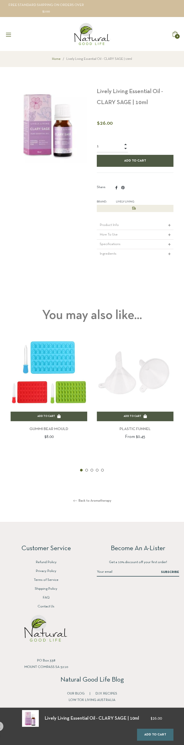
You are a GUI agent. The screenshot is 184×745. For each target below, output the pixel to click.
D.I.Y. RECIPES (106, 693)
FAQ (46, 597)
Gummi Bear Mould (48, 429)
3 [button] (92, 470)
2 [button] (86, 470)
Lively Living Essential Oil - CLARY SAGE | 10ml (92, 718)
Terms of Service (46, 580)
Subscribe (170, 572)
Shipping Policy (46, 588)
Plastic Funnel (135, 429)
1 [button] (81, 470)
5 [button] (102, 470)
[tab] (135, 225)
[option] (49, 395)
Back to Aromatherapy (94, 500)
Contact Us (46, 606)
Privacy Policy (46, 571)
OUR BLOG (76, 693)
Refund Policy (46, 562)
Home (56, 59)
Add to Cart (155, 734)
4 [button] (97, 470)
